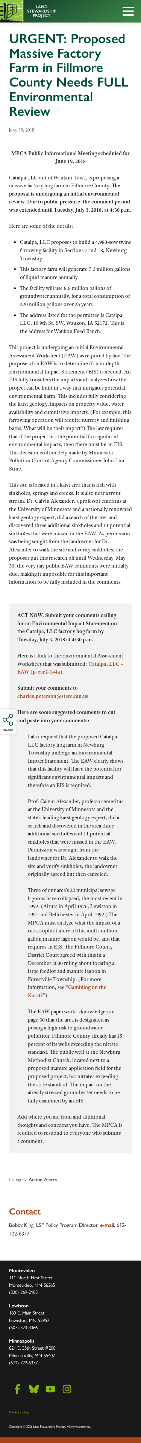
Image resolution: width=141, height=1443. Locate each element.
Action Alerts (43, 1179)
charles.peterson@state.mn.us (52, 696)
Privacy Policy (19, 1412)
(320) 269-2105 (23, 1291)
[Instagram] (67, 1389)
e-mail (107, 1225)
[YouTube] (50, 1389)
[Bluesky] (34, 1389)
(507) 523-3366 (23, 1327)
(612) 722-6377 (23, 1362)
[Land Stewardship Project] (53, 11)
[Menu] (130, 12)
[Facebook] (17, 1389)
